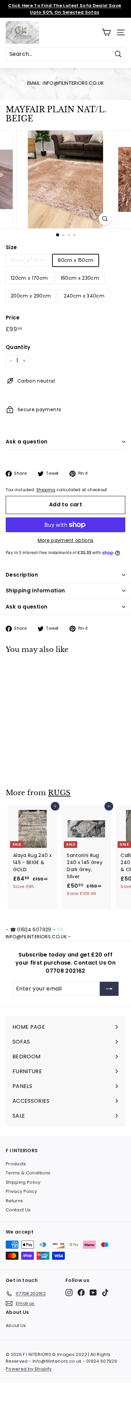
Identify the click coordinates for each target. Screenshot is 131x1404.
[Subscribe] (109, 989)
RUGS (59, 792)
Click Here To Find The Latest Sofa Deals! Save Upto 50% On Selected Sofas (64, 8)
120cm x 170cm (29, 278)
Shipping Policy (23, 1182)
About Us (16, 1325)
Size (11, 247)
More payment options (66, 540)
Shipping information (35, 590)
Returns (14, 1201)
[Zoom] (104, 218)
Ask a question (26, 441)
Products (16, 1164)
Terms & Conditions (28, 1173)
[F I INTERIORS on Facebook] (81, 1292)
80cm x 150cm (75, 260)
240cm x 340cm (84, 295)
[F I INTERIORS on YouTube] (93, 1292)
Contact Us (18, 1210)
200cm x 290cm (31, 295)
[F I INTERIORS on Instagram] (69, 1292)
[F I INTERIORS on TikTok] (105, 1292)
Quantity (18, 347)
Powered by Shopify (28, 1369)
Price (13, 317)
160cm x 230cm (80, 278)
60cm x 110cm (28, 260)
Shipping (45, 490)
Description (22, 574)
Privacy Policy (21, 1191)
